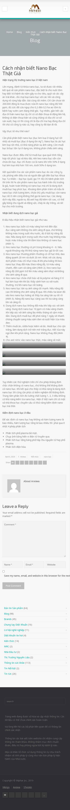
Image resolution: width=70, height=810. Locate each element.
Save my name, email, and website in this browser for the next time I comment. (35, 575)
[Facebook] (22, 463)
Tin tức (8, 673)
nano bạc (47, 457)
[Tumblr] (36, 463)
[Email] (13, 463)
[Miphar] (35, 9)
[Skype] (38, 795)
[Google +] (26, 463)
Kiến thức (35, 457)
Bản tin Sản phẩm (13, 608)
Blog (6, 613)
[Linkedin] (40, 463)
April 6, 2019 (10, 457)
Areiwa (23, 457)
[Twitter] (17, 463)
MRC (6, 646)
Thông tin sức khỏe (14, 662)
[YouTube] (44, 795)
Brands (8, 619)
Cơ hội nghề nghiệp (14, 630)
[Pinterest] (31, 463)
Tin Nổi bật (10, 668)
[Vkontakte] (45, 463)
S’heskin (28, 787)
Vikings (6, 787)
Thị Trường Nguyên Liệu (17, 657)
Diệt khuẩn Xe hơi (13, 635)
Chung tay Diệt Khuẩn (15, 624)
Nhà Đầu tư (10, 652)
